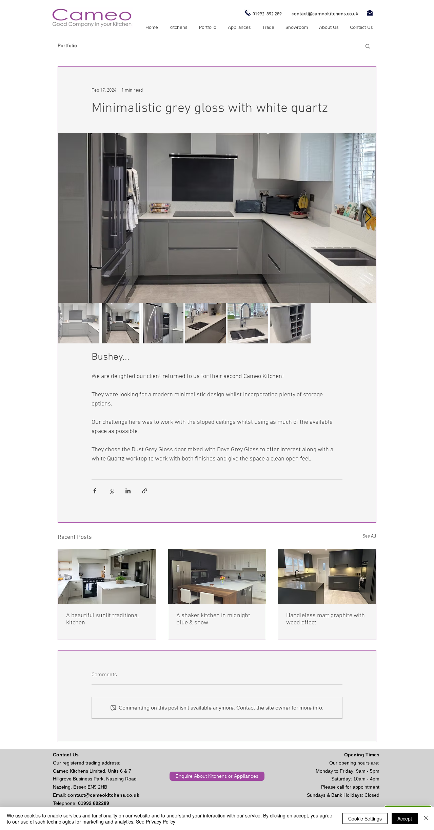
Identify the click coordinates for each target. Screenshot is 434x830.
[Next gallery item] (368, 218)
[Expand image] (217, 218)
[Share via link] (144, 491)
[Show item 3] (163, 323)
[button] (367, 46)
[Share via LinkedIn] (128, 491)
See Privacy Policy (155, 821)
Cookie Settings (365, 818)
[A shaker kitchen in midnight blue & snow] (217, 576)
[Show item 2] (120, 323)
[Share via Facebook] (95, 491)
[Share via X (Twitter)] (111, 491)
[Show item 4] (205, 323)
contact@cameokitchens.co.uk (103, 795)
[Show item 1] (78, 323)
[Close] (426, 818)
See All (369, 536)
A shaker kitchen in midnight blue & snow (213, 619)
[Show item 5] (248, 323)
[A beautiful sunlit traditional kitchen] (107, 576)
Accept (404, 818)
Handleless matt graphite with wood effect (325, 619)
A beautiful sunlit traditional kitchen (102, 619)
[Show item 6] (290, 323)
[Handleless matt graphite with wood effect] (327, 576)
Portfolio (67, 46)
